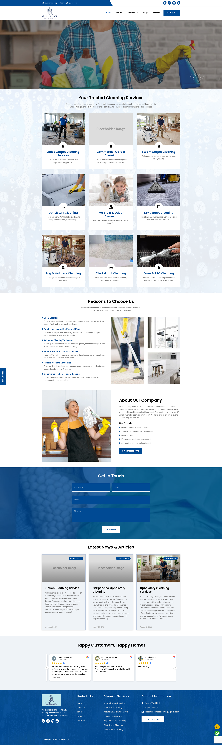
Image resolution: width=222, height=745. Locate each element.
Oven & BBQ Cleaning (113, 729)
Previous (193, 76)
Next (201, 76)
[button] (175, 667)
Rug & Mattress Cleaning (115, 720)
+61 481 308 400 (152, 707)
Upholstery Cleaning (113, 707)
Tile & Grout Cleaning (113, 725)
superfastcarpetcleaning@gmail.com (61, 3)
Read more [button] (140, 677)
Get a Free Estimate (130, 451)
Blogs (145, 12)
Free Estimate (111, 67)
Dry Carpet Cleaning (113, 716)
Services (131, 12)
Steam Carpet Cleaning (114, 703)
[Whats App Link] (217, 733)
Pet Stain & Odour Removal (116, 712)
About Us (119, 12)
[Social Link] (174, 3)
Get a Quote (171, 13)
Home (108, 12)
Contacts (156, 12)
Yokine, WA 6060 (152, 703)
